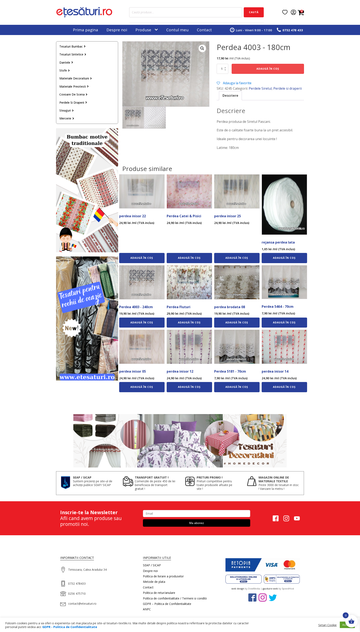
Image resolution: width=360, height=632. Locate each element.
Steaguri (65, 110)
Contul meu (177, 30)
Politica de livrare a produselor (163, 576)
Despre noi (116, 30)
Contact (204, 30)
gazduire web (270, 588)
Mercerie (65, 118)
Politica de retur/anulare (159, 593)
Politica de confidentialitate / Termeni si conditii (175, 598)
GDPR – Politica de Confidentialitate (167, 604)
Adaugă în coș (267, 68)
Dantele (64, 62)
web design (237, 588)
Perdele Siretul (260, 88)
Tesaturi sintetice (71, 54)
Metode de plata (154, 582)
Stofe (63, 70)
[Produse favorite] (285, 12)
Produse (143, 30)
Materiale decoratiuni (74, 78)
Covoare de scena (72, 94)
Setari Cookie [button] (327, 625)
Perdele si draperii (71, 102)
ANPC (147, 609)
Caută (254, 12)
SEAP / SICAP (152, 565)
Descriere (230, 95)
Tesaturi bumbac (71, 46)
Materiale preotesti (72, 86)
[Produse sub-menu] (157, 30)
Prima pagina (85, 30)
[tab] (230, 95)
